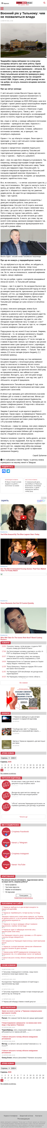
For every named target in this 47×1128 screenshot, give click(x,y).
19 (15, 768)
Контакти (38, 1116)
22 (24, 768)
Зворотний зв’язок (26, 1116)
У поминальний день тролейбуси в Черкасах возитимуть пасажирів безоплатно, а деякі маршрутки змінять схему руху (33, 486)
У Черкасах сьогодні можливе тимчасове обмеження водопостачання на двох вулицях (21, 947)
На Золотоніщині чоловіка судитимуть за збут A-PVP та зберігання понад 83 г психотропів (25, 652)
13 (40, 765)
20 (18, 768)
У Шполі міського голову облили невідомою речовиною (22, 958)
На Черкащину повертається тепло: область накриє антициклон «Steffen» (23, 678)
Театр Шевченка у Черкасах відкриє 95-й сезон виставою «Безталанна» (24, 667)
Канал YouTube (18, 865)
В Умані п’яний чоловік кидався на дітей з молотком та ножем (13, 484)
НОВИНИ (6, 643)
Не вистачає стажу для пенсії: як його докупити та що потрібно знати (26, 782)
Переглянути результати (23, 898)
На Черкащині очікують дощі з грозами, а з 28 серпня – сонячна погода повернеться (22, 936)
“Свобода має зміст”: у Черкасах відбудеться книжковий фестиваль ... (26, 730)
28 (43, 768)
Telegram (32, 462)
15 (2, 768)
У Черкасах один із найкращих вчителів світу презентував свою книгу (19, 930)
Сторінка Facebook (20, 831)
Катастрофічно (11, 885)
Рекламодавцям (23, 1119)
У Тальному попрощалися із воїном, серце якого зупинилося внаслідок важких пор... (20, 973)
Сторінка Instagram (20, 853)
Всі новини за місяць (8, 773)
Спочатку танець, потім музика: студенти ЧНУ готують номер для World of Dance (24, 647)
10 (30, 765)
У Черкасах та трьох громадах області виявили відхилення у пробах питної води (19, 925)
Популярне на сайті (12, 904)
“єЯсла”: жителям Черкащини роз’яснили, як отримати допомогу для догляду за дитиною (28, 804)
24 (30, 768)
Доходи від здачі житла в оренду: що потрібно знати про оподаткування (25, 793)
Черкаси (6, 3)
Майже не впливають (13, 889)
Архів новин (8, 753)
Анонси (6, 713)
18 (11, 768)
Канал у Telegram (19, 842)
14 (43, 765)
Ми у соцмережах (10, 825)
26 (37, 768)
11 (33, 765)
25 (34, 768)
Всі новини (24, 683)
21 (21, 768)
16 (5, 768)
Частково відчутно (12, 887)
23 (27, 768)
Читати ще (23, 817)
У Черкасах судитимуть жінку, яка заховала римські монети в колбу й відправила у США (23, 657)
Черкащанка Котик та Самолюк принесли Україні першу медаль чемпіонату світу (25, 662)
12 (37, 765)
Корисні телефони (10, 1116)
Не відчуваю (10, 892)
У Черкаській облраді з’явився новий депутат (19, 1002)
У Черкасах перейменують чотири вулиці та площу (21, 913)
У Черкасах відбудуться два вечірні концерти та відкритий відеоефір (25, 718)
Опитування (8, 876)
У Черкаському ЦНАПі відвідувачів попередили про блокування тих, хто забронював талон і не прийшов (21, 953)
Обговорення (9, 1007)
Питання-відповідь (11, 778)
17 (8, 768)
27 (40, 768)
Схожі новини (9, 965)
